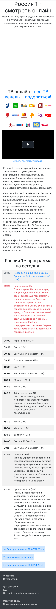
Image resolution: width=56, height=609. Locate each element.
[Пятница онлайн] (44, 124)
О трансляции (10, 579)
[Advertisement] (28, 60)
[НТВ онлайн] (15, 105)
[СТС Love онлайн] (48, 105)
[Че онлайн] (48, 115)
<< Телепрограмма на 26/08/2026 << (23, 549)
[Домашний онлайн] (23, 115)
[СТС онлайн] (32, 105)
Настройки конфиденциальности (21, 593)
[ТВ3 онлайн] (40, 115)
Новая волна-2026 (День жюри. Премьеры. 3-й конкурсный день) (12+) (32, 276)
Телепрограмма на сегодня (18, 557)
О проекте (8, 575)
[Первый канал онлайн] (7, 105)
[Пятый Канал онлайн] (40, 105)
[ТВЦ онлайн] (7, 115)
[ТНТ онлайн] (23, 105)
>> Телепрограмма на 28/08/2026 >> (23, 565)
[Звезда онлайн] (11, 124)
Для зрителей (10, 586)
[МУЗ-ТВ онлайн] (28, 124)
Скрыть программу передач (28, 161)
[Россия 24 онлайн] (19, 124)
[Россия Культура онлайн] (15, 115)
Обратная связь (11, 600)
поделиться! (38, 97)
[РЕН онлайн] (32, 115)
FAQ (5, 589)
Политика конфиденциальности (20, 604)
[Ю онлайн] (36, 124)
